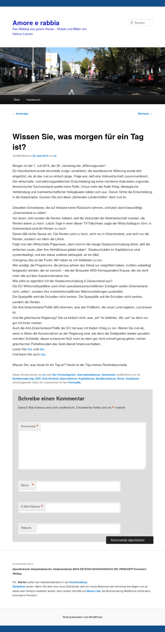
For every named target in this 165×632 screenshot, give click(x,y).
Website (26, 528)
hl (55, 156)
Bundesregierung (23, 378)
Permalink (74, 382)
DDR (38, 378)
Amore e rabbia (36, 22)
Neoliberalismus (106, 378)
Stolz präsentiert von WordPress (82, 617)
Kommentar (29, 426)
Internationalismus (88, 375)
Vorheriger (20, 113)
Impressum (33, 99)
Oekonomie (108, 375)
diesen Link (94, 591)
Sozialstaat (132, 378)
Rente (120, 378)
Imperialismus (68, 378)
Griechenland (50, 378)
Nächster (145, 113)
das (29, 349)
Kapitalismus (86, 378)
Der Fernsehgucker (64, 375)
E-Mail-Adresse (32, 506)
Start (17, 99)
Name (27, 485)
